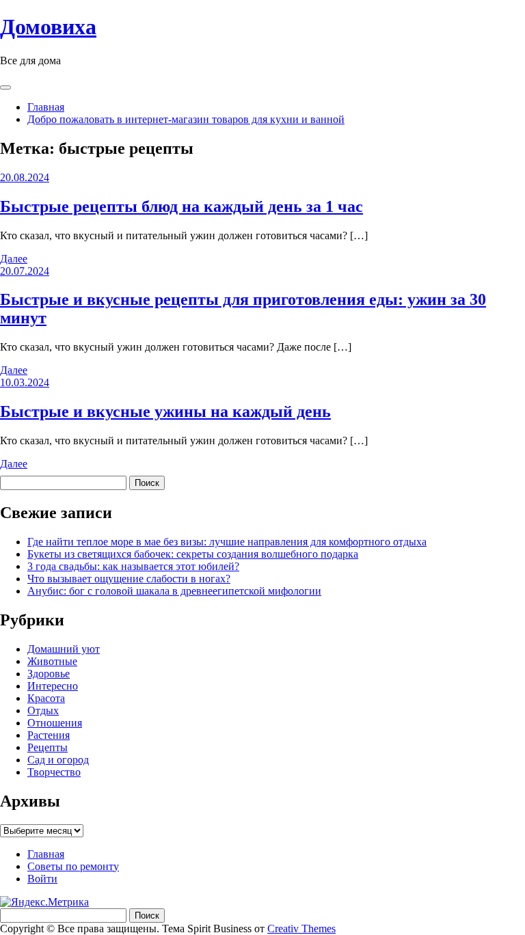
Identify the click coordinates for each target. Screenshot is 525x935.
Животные (52, 661)
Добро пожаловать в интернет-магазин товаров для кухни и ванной (186, 119)
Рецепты (47, 747)
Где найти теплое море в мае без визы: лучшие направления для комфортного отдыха (227, 541)
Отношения (54, 723)
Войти (42, 878)
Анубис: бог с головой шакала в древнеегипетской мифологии (174, 591)
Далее (13, 259)
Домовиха (48, 26)
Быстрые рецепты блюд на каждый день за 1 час (181, 206)
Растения (48, 735)
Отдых (43, 710)
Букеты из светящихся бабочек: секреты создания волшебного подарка (192, 554)
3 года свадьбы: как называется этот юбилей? (133, 566)
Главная (45, 107)
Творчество (54, 772)
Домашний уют (63, 649)
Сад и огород (58, 759)
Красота (46, 698)
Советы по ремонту (73, 866)
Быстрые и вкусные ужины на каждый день (165, 411)
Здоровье (48, 673)
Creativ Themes (301, 928)
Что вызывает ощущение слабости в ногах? (128, 578)
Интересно (52, 686)
